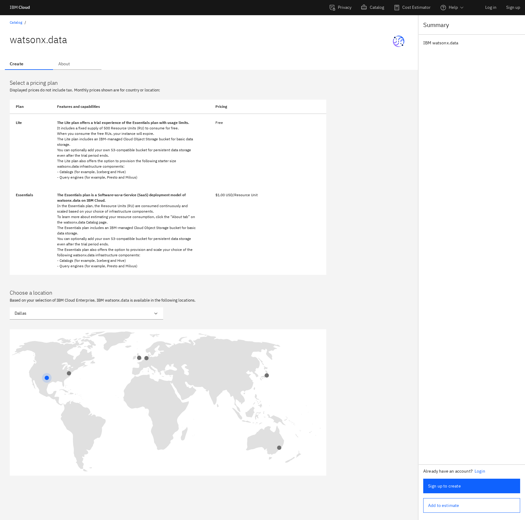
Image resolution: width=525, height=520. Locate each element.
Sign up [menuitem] (513, 7)
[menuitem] (340, 7)
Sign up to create (444, 486)
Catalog (16, 22)
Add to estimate (443, 505)
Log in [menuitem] (490, 7)
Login (480, 471)
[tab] (29, 64)
